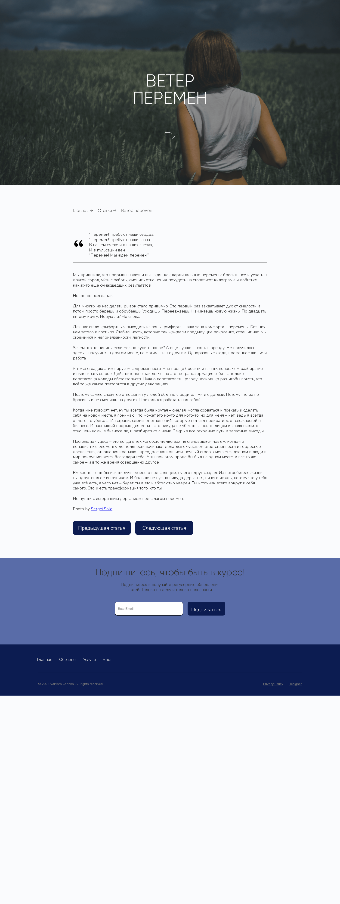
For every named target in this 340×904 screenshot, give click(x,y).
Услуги (89, 659)
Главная (44, 659)
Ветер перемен (136, 210)
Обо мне (67, 659)
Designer (295, 684)
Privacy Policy (273, 684)
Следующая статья (164, 528)
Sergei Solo (101, 509)
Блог (107, 659)
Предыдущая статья (101, 528)
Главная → (83, 210)
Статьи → (107, 210)
